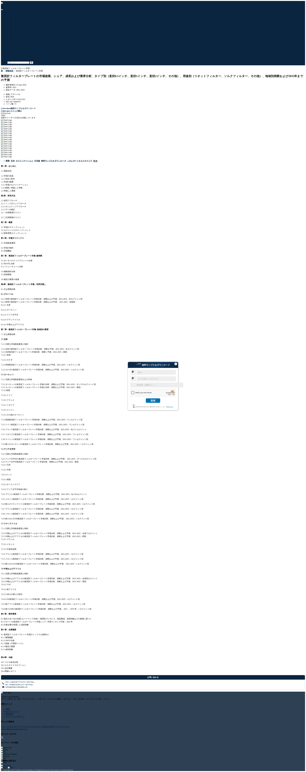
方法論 (37, 161)
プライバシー (169, 406)
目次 (13, 161)
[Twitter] (2, 738)
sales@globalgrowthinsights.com (16, 687)
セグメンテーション (24, 161)
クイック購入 (16, 111)
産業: (9, 14)
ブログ (10, 47)
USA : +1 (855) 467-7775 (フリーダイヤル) (20, 7)
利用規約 (9, 714)
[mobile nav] (2, 9)
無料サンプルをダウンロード (53, 161)
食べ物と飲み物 (19, 27)
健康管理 (16, 19)
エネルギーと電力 (20, 29)
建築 (14, 39)
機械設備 (16, 22)
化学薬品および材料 (21, 37)
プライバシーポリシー (15, 717)
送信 (153, 400)
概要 (8, 161)
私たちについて (12, 712)
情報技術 (16, 17)
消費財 (15, 42)
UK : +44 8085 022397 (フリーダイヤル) (54, 7)
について (11, 52)
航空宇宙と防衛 (19, 32)
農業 (14, 34)
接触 (9, 57)
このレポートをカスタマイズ (79, 161)
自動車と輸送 (18, 24)
